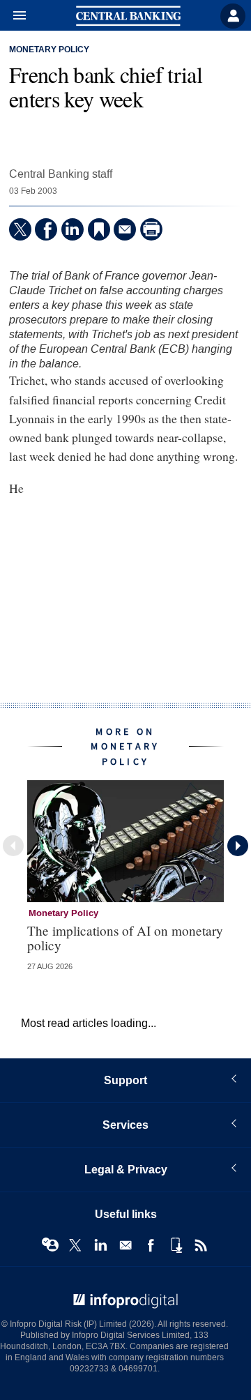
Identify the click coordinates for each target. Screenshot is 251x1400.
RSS (200, 1245)
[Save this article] (99, 229)
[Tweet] (20, 229)
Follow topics (50, 1245)
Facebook (150, 1245)
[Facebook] (46, 229)
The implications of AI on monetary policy (125, 937)
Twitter (75, 1245)
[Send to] (125, 229)
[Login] (232, 16)
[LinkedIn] (72, 229)
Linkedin (100, 1245)
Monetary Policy (49, 50)
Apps (175, 1245)
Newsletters (125, 1245)
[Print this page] (151, 229)
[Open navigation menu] (13, 16)
